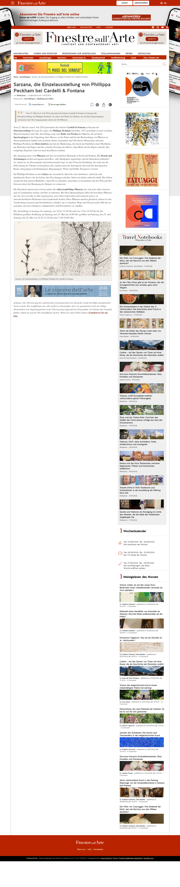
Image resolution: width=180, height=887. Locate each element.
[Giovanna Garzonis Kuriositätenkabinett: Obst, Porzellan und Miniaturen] (142, 367)
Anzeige (109, 27)
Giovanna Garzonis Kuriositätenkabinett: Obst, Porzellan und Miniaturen (141, 375)
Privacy (115, 858)
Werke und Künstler (45, 53)
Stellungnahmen (110, 53)
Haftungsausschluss (45, 98)
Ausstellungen (45, 57)
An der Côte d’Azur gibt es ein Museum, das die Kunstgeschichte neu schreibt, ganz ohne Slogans (142, 285)
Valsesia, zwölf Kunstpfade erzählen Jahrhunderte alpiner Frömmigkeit (136, 397)
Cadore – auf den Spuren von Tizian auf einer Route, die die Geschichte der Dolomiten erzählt (142, 353)
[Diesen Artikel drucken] (97, 105)
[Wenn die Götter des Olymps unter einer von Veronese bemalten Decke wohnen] (142, 323)
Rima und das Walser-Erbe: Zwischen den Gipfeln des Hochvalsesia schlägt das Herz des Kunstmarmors (141, 420)
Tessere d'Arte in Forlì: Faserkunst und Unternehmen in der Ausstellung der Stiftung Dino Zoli (140, 490)
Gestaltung (144, 53)
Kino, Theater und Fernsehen (151, 57)
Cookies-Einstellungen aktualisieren (130, 858)
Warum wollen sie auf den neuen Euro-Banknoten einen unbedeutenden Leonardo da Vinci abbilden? (141, 588)
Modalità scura (148, 858)
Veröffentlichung (118, 57)
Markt (133, 57)
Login (124, 3)
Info (98, 27)
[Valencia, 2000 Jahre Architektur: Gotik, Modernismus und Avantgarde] (142, 434)
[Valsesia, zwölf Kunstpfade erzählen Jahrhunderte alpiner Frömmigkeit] (142, 388)
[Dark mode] (110, 105)
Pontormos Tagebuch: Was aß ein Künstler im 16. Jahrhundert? (141, 639)
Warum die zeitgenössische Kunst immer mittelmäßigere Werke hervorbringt (138, 686)
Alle (15, 57)
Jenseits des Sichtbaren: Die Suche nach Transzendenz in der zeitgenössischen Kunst (140, 734)
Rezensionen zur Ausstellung (79, 53)
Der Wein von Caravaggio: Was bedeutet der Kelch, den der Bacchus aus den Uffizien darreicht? (140, 261)
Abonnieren (141, 3)
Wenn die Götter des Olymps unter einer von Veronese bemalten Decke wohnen (140, 332)
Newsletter (86, 27)
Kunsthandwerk (98, 57)
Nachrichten (21, 53)
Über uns (71, 27)
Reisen (129, 53)
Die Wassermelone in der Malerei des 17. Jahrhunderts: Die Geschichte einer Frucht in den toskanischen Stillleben (140, 309)
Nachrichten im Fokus (79, 57)
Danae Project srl (106, 858)
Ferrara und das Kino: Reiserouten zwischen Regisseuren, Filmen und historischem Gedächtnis (140, 466)
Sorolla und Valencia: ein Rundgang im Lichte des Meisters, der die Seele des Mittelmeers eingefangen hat (140, 515)
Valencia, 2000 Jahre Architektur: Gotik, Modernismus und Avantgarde (138, 443)
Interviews (61, 57)
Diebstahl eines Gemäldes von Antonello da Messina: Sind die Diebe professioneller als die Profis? (141, 614)
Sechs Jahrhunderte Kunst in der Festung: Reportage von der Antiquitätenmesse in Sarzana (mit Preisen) (142, 783)
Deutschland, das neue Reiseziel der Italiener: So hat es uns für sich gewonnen (142, 710)
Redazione (21, 95)
